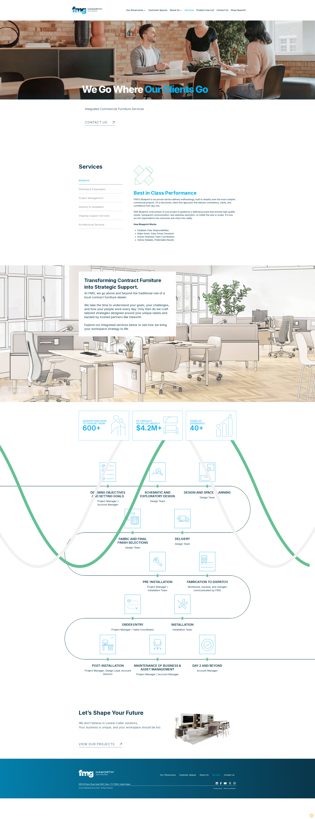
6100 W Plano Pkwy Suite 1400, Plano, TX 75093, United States (104, 784)
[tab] (101, 181)
